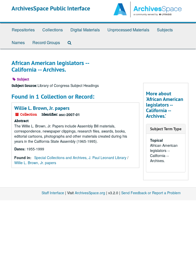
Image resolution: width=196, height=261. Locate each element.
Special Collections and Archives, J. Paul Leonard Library (80, 157)
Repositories (23, 30)
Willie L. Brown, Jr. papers (41, 108)
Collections (52, 30)
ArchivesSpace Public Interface (50, 8)
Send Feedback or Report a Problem (151, 192)
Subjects (165, 30)
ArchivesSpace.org (90, 192)
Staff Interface (53, 192)
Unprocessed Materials (128, 30)
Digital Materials (85, 30)
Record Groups (46, 42)
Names (18, 42)
